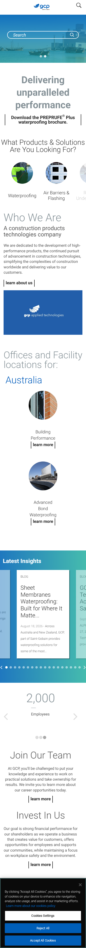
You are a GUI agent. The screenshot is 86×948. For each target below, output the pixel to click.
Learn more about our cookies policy (30, 906)
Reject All (43, 928)
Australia (23, 380)
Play (43, 312)
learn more (41, 799)
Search (79, 4)
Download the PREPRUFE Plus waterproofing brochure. (43, 119)
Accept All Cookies (43, 940)
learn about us (19, 283)
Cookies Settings (42, 915)
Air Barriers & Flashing (56, 195)
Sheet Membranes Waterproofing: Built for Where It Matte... (41, 601)
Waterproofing (22, 195)
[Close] (80, 884)
